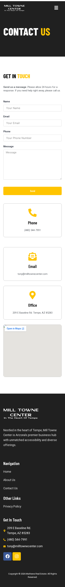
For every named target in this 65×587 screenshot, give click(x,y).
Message (8, 146)
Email (6, 116)
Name (6, 101)
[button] (56, 8)
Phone (6, 131)
